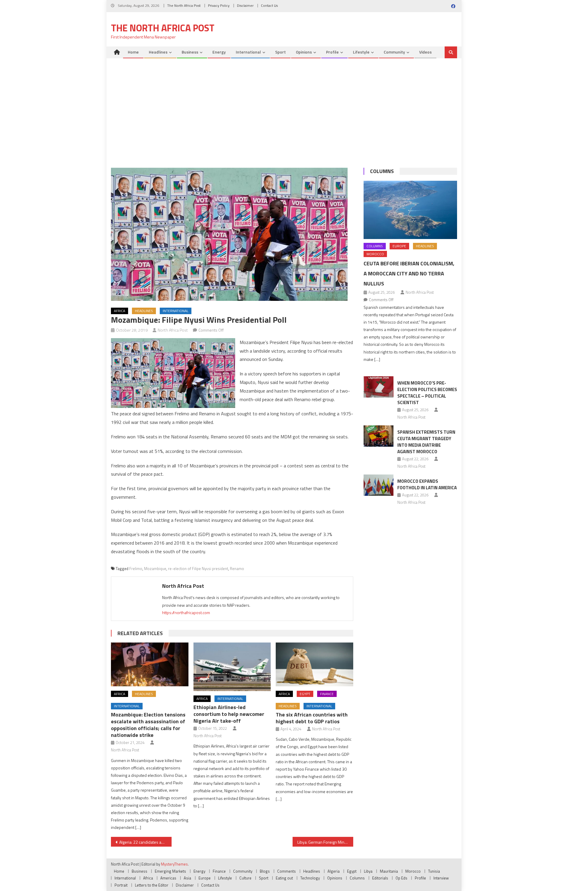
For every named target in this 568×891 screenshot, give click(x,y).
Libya (368, 871)
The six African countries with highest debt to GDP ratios (312, 718)
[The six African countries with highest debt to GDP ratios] (314, 664)
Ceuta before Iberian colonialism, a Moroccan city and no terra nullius (409, 273)
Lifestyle (361, 52)
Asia (187, 878)
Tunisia (434, 871)
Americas (168, 878)
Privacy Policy (219, 5)
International (248, 52)
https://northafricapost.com (186, 612)
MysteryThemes (174, 864)
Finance (327, 694)
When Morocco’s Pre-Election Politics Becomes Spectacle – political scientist (427, 393)
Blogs (265, 871)
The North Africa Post (184, 5)
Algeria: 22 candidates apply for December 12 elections (145, 842)
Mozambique (155, 569)
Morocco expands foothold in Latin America (427, 484)
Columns (382, 171)
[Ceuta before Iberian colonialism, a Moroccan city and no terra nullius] (410, 210)
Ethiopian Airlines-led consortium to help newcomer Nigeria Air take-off (228, 714)
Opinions (304, 52)
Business (190, 52)
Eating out (284, 878)
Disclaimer (245, 5)
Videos (425, 52)
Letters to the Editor (151, 885)
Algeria (333, 871)
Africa (119, 311)
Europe (399, 246)
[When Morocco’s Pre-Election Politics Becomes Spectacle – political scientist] (378, 387)
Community (394, 52)
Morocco (375, 254)
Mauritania (389, 871)
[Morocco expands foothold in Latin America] (378, 485)
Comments (286, 871)
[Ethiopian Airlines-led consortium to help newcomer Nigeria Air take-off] (232, 667)
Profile (332, 52)
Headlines (158, 52)
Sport (280, 52)
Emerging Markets (170, 871)
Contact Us (269, 5)
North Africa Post (173, 330)
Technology (310, 878)
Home (133, 52)
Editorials (380, 878)
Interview (441, 878)
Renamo (237, 569)
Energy (219, 52)
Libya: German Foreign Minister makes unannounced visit (325, 842)
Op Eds (401, 878)
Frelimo (135, 569)
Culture (245, 878)
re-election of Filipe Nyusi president (198, 569)
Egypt (305, 694)
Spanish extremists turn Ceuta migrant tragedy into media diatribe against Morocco (426, 442)
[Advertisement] (284, 114)
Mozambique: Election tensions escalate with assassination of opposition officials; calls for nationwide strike (148, 725)
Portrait (121, 885)
